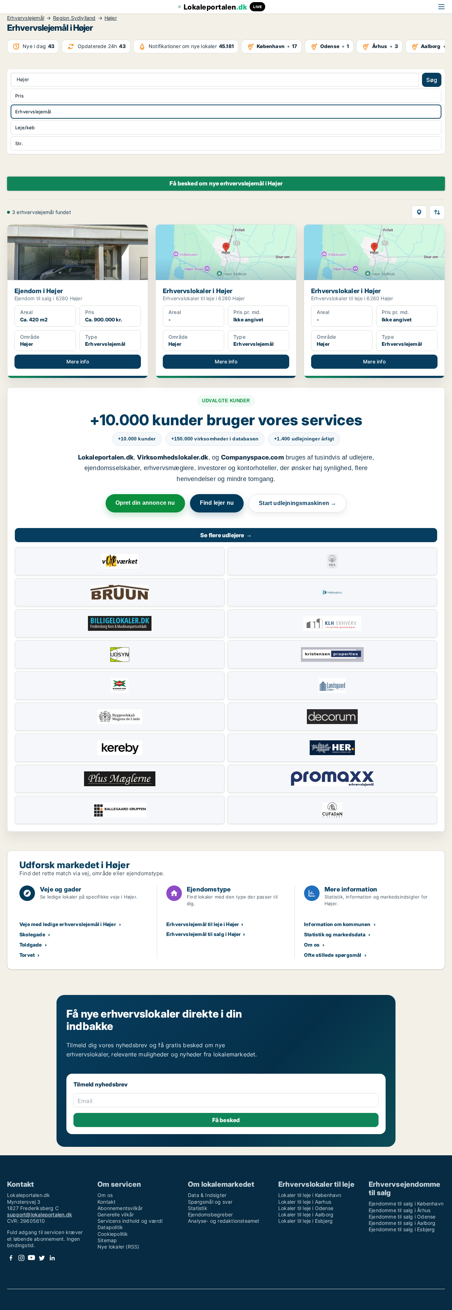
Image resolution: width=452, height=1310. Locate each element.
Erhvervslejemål (25, 18)
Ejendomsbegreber (210, 1214)
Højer (111, 18)
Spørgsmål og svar (210, 1202)
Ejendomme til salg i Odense (402, 1217)
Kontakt (106, 1202)
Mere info (77, 361)
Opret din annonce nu (145, 503)
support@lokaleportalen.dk (39, 1214)
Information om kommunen (337, 924)
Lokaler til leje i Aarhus (304, 1202)
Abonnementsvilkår (120, 1208)
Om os (312, 945)
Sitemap (107, 1240)
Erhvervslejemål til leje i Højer (202, 924)
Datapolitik (110, 1227)
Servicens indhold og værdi (129, 1221)
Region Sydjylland (74, 18)
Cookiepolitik (112, 1234)
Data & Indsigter (207, 1195)
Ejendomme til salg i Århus (399, 1210)
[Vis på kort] (419, 212)
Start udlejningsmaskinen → (297, 503)
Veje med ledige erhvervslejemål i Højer (67, 924)
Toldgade (30, 945)
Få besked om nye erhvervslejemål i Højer (226, 183)
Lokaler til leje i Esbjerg (305, 1221)
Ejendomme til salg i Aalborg (402, 1223)
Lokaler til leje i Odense (305, 1208)
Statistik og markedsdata (334, 934)
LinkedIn (52, 1257)
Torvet (27, 955)
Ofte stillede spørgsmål (333, 955)
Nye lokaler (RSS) (118, 1247)
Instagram (21, 1257)
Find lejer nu (217, 503)
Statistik (197, 1208)
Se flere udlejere (226, 535)
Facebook (11, 1257)
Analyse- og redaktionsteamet (224, 1221)
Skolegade (32, 934)
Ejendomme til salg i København (406, 1204)
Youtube (31, 1257)
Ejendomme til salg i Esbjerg (402, 1229)
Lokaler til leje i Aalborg (305, 1214)
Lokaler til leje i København (309, 1195)
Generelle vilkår (115, 1214)
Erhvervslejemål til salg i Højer (203, 934)
